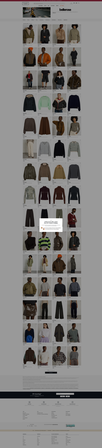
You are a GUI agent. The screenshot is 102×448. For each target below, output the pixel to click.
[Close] (62, 218)
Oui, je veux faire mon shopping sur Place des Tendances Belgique (52, 227)
